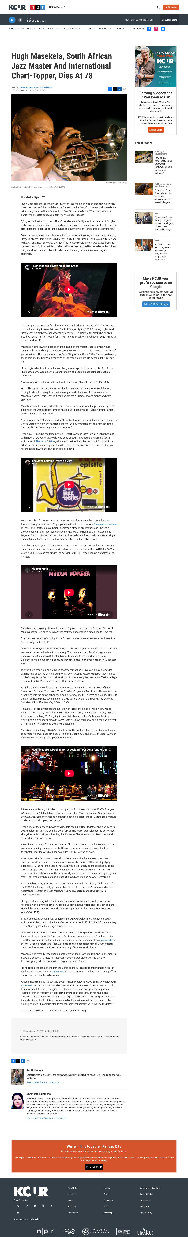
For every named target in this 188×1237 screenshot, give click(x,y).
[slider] (24, 19)
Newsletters (73, 1213)
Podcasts (72, 1207)
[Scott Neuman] (17, 1077)
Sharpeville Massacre (105, 524)
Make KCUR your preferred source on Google (156, 282)
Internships (108, 1213)
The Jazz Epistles (45, 441)
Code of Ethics (146, 1194)
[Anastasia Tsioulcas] (17, 1100)
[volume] (20, 20)
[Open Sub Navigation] (35, 29)
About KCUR (73, 1188)
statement (26, 985)
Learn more (156, 129)
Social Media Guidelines (150, 1188)
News (30, 29)
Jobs (106, 1207)
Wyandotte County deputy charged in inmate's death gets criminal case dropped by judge (164, 223)
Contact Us (108, 1200)
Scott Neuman (26, 87)
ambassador (106, 940)
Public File (144, 1207)
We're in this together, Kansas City (94, 1146)
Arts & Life (45, 29)
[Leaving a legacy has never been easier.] (155, 66)
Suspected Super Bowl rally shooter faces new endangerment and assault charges (163, 196)
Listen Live (72, 1194)
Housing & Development (161, 153)
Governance (145, 1200)
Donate (172, 7)
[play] (12, 20)
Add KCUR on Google (156, 304)
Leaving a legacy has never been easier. (155, 95)
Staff (106, 1194)
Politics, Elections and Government (163, 185)
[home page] (31, 1191)
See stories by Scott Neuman (43, 1082)
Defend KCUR (94, 1167)
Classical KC (137, 29)
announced (58, 971)
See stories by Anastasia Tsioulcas (46, 1118)
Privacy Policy (146, 1213)
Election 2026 (16, 29)
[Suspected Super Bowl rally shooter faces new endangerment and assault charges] (144, 189)
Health (157, 240)
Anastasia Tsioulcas (43, 87)
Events (107, 1188)
